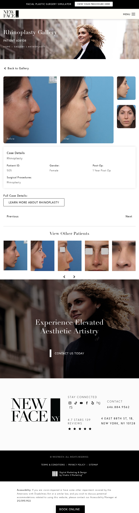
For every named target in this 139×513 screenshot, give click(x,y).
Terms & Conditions (53, 464)
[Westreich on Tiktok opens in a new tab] (75, 403)
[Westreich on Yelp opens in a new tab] (92, 403)
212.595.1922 (24, 500)
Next (129, 216)
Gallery (19, 47)
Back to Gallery (18, 68)
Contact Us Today (69, 353)
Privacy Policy (76, 464)
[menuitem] (70, 403)
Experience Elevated (69, 327)
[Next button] (74, 277)
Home (7, 47)
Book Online (69, 509)
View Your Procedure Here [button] (93, 4)
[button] (133, 14)
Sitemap (93, 464)
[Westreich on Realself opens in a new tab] (70, 407)
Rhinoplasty (37, 47)
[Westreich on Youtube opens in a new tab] (81, 403)
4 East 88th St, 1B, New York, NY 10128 (118, 421)
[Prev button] (64, 277)
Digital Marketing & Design (73, 473)
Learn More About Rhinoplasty (34, 202)
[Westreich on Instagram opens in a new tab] (70, 403)
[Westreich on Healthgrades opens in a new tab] (98, 403)
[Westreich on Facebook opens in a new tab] (87, 403)
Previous (13, 216)
